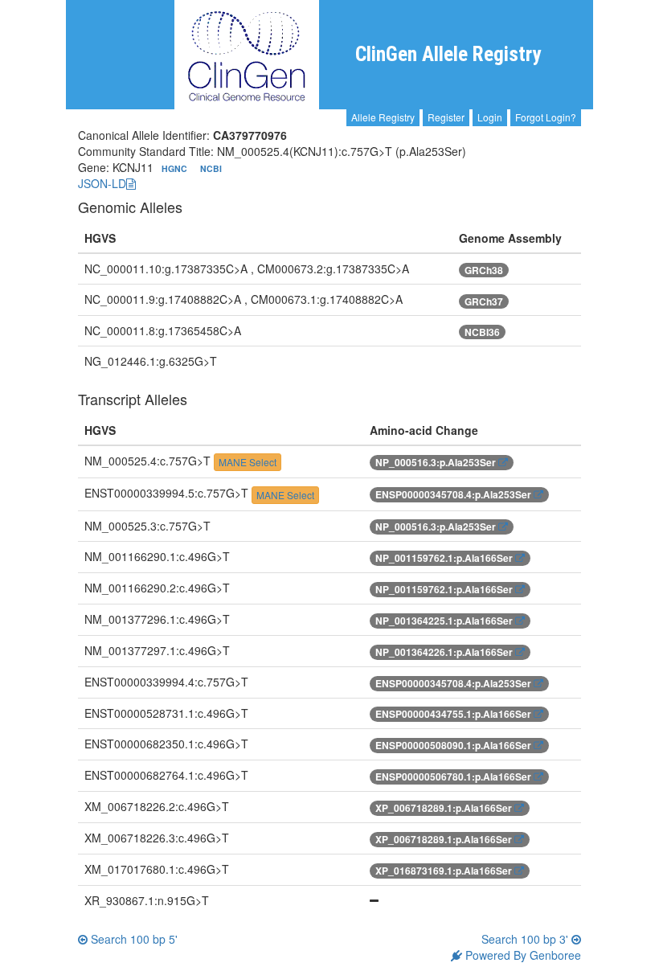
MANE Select (247, 462)
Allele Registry (383, 117)
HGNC (176, 168)
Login (489, 117)
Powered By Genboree (521, 955)
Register (446, 117)
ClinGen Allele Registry (448, 54)
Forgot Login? (545, 117)
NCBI (211, 168)
